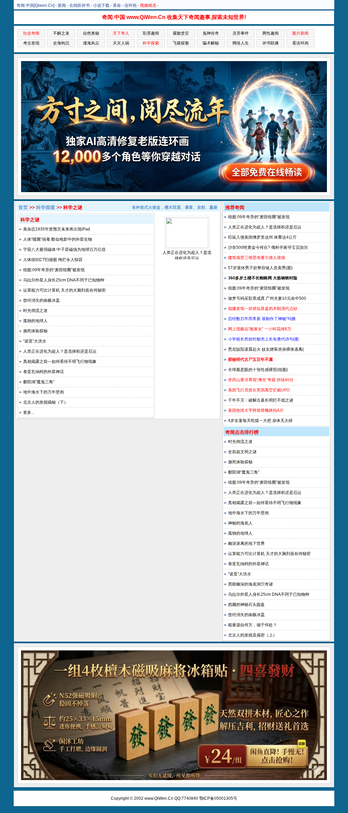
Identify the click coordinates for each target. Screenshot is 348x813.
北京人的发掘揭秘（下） (45, 402)
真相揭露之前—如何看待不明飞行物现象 (60, 361)
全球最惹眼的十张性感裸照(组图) (258, 369)
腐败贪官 (181, 33)
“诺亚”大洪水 (34, 341)
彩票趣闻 (151, 33)
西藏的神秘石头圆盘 (246, 604)
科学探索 (45, 207)
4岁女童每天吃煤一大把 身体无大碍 (260, 420)
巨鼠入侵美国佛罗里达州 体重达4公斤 (262, 237)
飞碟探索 (181, 43)
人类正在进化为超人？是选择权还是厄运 (60, 351)
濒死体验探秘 (35, 331)
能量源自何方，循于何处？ (252, 625)
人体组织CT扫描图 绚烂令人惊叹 (53, 259)
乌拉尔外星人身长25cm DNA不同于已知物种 (63, 280)
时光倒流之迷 (35, 310)
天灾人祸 (121, 43)
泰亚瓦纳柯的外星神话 (43, 371)
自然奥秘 (91, 33)
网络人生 (240, 43)
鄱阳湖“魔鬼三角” (38, 382)
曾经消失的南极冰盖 (41, 300)
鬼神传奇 (211, 33)
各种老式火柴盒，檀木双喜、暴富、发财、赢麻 (175, 207)
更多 (27, 412)
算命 (117, 5)
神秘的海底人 (240, 523)
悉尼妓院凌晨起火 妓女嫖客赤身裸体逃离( (266, 349)
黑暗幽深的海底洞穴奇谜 (250, 584)
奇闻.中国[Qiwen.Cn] (35, 5)
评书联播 (270, 43)
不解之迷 (61, 33)
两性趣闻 (270, 33)
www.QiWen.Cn (158, 798)
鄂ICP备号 (218, 798)
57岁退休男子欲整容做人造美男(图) (260, 267)
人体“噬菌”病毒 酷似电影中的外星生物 (57, 239)
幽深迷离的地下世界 (246, 543)
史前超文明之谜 (242, 451)
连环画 (130, 5)
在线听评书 (79, 5)
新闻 (62, 5)
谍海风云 (91, 43)
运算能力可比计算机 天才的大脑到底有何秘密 (64, 290)
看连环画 (300, 43)
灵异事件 (240, 33)
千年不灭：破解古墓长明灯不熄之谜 (260, 400)
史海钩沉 (61, 43)
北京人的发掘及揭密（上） (252, 635)
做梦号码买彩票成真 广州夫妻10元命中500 (267, 298)
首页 (23, 207)
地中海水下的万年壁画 (43, 392)
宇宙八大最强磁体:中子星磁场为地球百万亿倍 (64, 249)
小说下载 (101, 5)
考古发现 (31, 43)
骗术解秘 (211, 43)
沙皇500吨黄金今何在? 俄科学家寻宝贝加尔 (268, 247)
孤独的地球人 (35, 320)
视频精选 (148, 5)
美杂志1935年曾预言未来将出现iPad (56, 229)
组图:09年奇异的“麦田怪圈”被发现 (54, 269)
